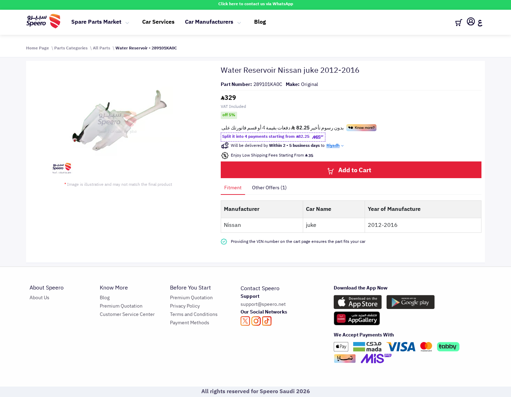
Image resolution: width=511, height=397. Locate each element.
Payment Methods (189, 322)
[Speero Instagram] (256, 321)
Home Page (37, 48)
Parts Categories (71, 48)
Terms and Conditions (194, 314)
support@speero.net (263, 304)
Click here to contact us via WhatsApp (255, 4)
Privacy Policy (185, 306)
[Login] (471, 22)
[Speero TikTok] (266, 321)
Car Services (158, 22)
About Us (39, 297)
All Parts (101, 48)
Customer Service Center (127, 314)
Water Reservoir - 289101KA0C (146, 48)
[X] (245, 321)
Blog (260, 22)
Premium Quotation (121, 306)
